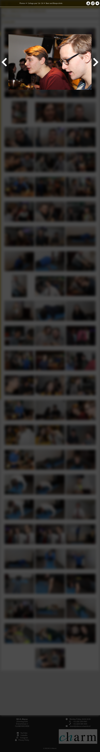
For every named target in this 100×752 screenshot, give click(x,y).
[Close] (97, 3)
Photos (22, 3)
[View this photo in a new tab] (93, 3)
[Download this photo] (88, 3)
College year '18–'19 (35, 3)
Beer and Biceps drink (54, 3)
